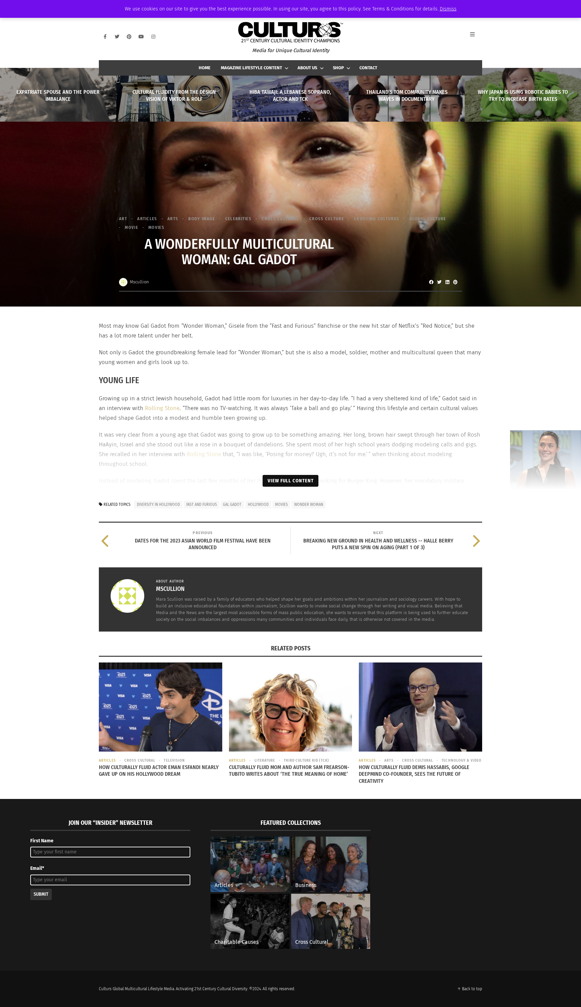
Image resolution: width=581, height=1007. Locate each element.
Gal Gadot (232, 504)
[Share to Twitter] (439, 282)
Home (204, 67)
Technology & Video (461, 760)
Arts (172, 218)
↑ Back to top (469, 988)
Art (123, 218)
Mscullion (139, 281)
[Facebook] (105, 37)
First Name (41, 841)
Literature (265, 760)
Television (174, 760)
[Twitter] (117, 37)
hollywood (258, 504)
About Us (307, 67)
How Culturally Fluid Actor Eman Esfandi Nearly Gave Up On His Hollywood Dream (159, 770)
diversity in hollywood (158, 504)
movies (281, 504)
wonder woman (308, 504)
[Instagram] (153, 37)
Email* (37, 868)
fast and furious (201, 504)
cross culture (326, 218)
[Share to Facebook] (431, 282)
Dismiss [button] (448, 9)
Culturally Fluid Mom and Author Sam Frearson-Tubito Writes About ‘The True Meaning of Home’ (289, 770)
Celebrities (238, 218)
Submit (41, 894)
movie (131, 227)
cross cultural (280, 218)
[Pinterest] (129, 37)
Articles (147, 218)
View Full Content (291, 481)
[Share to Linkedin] (447, 282)
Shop (338, 67)
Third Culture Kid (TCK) (306, 760)
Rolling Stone (162, 408)
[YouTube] (141, 37)
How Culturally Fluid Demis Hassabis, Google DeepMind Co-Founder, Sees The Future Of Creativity (414, 774)
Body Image (201, 218)
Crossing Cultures (376, 218)
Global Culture (428, 218)
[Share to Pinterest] (455, 282)
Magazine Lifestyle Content (251, 67)
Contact (368, 67)
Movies (156, 227)
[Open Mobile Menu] (476, 37)
